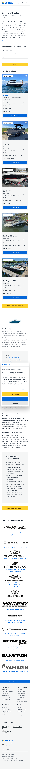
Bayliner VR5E (8, 191)
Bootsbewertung (21, 693)
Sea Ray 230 (20, 532)
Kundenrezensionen (22, 701)
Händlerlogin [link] (5, 707)
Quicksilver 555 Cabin (7, 620)
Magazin (19, 707)
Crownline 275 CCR (15, 635)
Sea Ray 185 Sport (10, 236)
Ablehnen (15, 403)
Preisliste (19, 689)
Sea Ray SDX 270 (9, 281)
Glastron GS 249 (10, 660)
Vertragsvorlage (21, 695)
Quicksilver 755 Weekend (21, 620)
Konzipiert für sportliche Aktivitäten (14, 361)
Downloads (20, 716)
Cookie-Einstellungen (7, 758)
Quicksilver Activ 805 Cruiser (15, 622)
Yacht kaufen (5, 695)
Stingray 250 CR (15, 648)
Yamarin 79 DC (6, 671)
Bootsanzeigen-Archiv (21, 698)
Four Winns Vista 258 (15, 571)
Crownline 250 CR (9, 633)
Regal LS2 (16, 558)
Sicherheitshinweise (7, 760)
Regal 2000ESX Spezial (12, 97)
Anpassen (14, 399)
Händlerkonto (5, 715)
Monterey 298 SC (19, 609)
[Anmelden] (22, 2)
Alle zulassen (15, 394)
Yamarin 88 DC (24, 671)
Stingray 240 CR (19, 646)
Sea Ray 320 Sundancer (15, 534)
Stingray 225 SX (10, 646)
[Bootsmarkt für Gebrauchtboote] (7, 3)
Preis (7, 50)
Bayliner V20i (23, 547)
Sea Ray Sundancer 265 (15, 535)
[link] (15, 96)
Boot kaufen (5, 693)
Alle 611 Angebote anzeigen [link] (15, 305)
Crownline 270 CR (20, 633)
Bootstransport (6, 699)
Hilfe (15, 760)
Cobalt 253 (8, 598)
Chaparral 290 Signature (15, 586)
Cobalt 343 (14, 598)
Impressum (11, 754)
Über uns (4, 754)
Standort (4, 57)
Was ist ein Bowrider (13, 357)
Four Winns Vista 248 (19, 569)
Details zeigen (21, 389)
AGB (16, 758)
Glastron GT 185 (20, 660)
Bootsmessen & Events (21, 712)
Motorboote (6, 11)
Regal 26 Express (8, 558)
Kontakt (21, 760)
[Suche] (18, 2)
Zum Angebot (15, 115)
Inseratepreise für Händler (6, 712)
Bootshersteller (6, 697)
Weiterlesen (5, 41)
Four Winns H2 (9, 569)
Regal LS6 (23, 558)
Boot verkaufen (21, 691)
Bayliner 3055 (6, 547)
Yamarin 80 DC (15, 671)
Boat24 (4, 681)
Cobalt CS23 (21, 598)
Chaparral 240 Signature (14, 582)
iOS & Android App (22, 709)
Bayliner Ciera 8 (15, 547)
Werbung (19, 715)
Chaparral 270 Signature (15, 584)
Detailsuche (5, 689)
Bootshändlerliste (6, 709)
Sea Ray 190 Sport (11, 532)
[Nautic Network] (6, 731)
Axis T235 (6, 144)
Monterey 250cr (10, 609)
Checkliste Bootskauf (7, 691)
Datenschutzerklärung (8, 756)
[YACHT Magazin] (5, 727)
